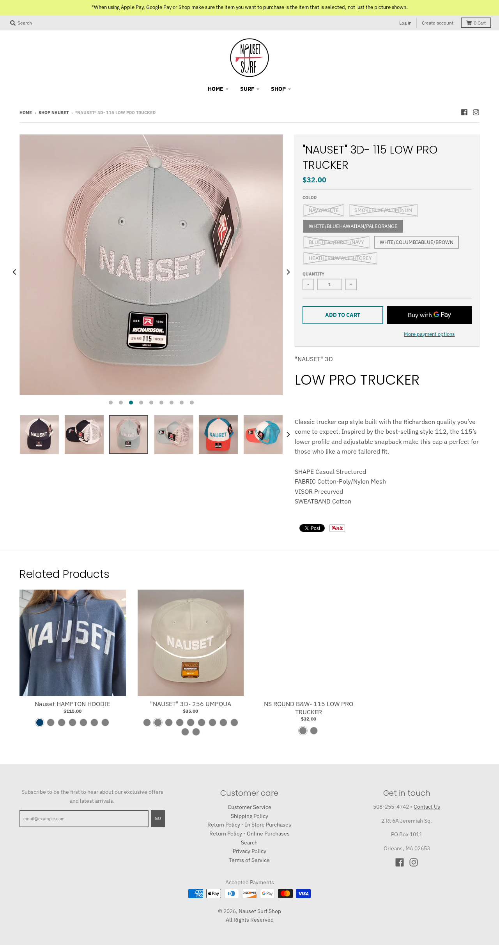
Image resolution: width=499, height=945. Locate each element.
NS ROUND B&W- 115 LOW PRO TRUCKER (308, 708)
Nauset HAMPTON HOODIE (72, 704)
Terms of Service (249, 860)
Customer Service (249, 807)
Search (249, 842)
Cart (480, 23)
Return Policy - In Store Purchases (249, 824)
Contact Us (427, 806)
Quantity (313, 274)
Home (25, 112)
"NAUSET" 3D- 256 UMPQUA (190, 704)
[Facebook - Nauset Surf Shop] (464, 112)
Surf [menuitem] (247, 88)
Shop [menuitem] (278, 88)
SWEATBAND (313, 501)
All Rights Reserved (250, 919)
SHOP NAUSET (54, 112)
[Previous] (14, 271)
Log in (405, 23)
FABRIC (305, 481)
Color (310, 197)
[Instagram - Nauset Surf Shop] (476, 112)
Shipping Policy (249, 816)
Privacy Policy (249, 851)
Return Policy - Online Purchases (249, 833)
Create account (437, 23)
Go (158, 818)
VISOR (304, 491)
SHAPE (304, 471)
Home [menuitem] (215, 88)
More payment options (429, 334)
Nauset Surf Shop (260, 911)
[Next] (287, 271)
